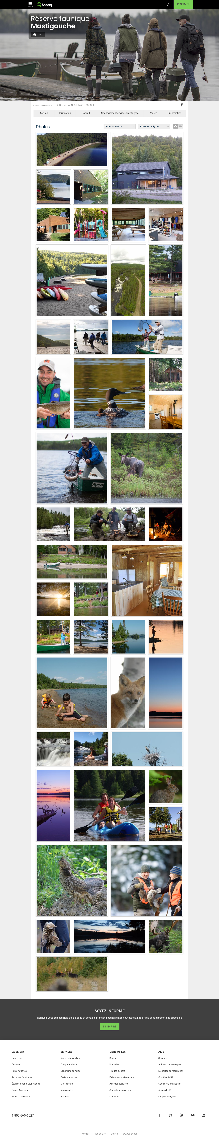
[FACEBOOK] (160, 1115)
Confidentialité (165, 1077)
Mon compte (67, 1083)
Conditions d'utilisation (169, 1083)
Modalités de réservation (170, 1071)
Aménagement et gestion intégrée (120, 113)
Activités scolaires (119, 1083)
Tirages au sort (117, 1071)
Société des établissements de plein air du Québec (44, 5)
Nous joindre (67, 1090)
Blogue (113, 1058)
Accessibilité (164, 1090)
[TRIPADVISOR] (192, 1115)
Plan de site (100, 1133)
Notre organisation (21, 1096)
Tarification (65, 113)
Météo (153, 113)
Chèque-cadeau (69, 1064)
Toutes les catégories (149, 126)
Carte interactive (69, 1077)
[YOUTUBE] (181, 1115)
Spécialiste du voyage (120, 1090)
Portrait (86, 113)
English (114, 1133)
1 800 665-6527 (23, 1115)
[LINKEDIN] (203, 1115)
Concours (114, 1096)
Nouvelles (114, 1064)
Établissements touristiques (26, 1083)
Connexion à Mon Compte (169, 4)
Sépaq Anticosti (20, 1090)
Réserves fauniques (43, 105)
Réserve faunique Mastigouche (76, 105)
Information (174, 113)
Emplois (65, 1096)
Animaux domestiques (169, 1064)
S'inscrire (109, 1026)
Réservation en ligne (71, 1058)
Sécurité (162, 1058)
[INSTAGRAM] (171, 1115)
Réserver (183, 4)
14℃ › (40, 34)
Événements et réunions (122, 1077)
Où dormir (17, 1064)
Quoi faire (17, 1058)
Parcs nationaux (20, 1071)
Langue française (167, 1096)
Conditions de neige (70, 1071)
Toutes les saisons (113, 126)
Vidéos (180, 126)
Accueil (44, 113)
